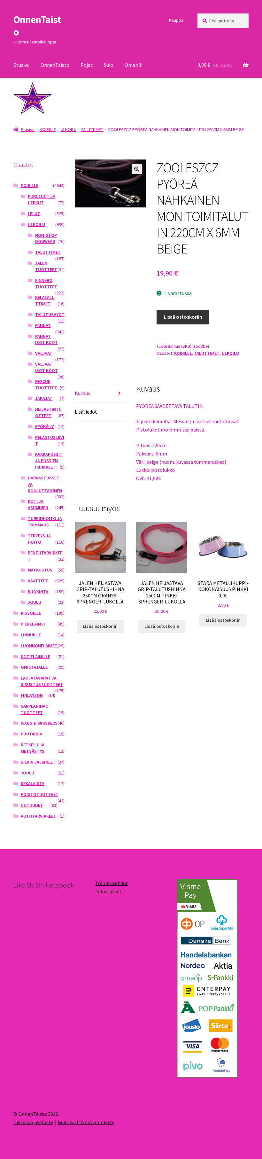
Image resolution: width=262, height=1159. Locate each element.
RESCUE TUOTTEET (46, 384)
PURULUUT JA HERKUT (41, 199)
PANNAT (43, 325)
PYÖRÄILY (44, 426)
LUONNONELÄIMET (39, 646)
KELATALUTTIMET (45, 300)
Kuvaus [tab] (82, 393)
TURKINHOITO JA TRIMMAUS (45, 522)
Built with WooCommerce (86, 1122)
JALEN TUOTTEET (46, 266)
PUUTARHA (31, 734)
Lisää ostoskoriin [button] (100, 626)
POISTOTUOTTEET (39, 794)
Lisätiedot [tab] (86, 411)
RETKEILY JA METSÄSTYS (32, 748)
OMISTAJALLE (34, 667)
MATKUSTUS (40, 570)
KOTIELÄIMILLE (35, 656)
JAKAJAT (43, 398)
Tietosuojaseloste (33, 1122)
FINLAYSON (32, 695)
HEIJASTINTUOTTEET (48, 412)
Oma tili (134, 65)
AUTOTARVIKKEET (38, 816)
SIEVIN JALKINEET (38, 762)
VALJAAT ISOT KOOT (46, 367)
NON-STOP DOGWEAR (46, 238)
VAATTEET (38, 581)
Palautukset (108, 891)
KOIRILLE (48, 129)
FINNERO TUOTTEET (46, 283)
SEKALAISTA (32, 783)
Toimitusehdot (111, 883)
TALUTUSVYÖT (50, 314)
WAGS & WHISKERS (39, 723)
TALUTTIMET (92, 129)
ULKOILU (68, 129)
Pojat (87, 65)
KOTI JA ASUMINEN (38, 504)
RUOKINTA (38, 592)
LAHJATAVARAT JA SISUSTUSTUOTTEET (42, 681)
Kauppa (176, 20)
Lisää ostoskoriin (183, 317)
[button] (137, 169)
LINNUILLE (31, 635)
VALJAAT (43, 353)
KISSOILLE (31, 613)
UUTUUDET (32, 805)
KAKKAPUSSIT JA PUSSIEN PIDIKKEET (49, 460)
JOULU (34, 602)
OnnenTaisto (37, 25)
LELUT (34, 213)
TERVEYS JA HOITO (39, 539)
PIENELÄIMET (33, 624)
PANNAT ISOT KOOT (46, 339)
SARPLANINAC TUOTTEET (34, 709)
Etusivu (21, 65)
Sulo (108, 65)
